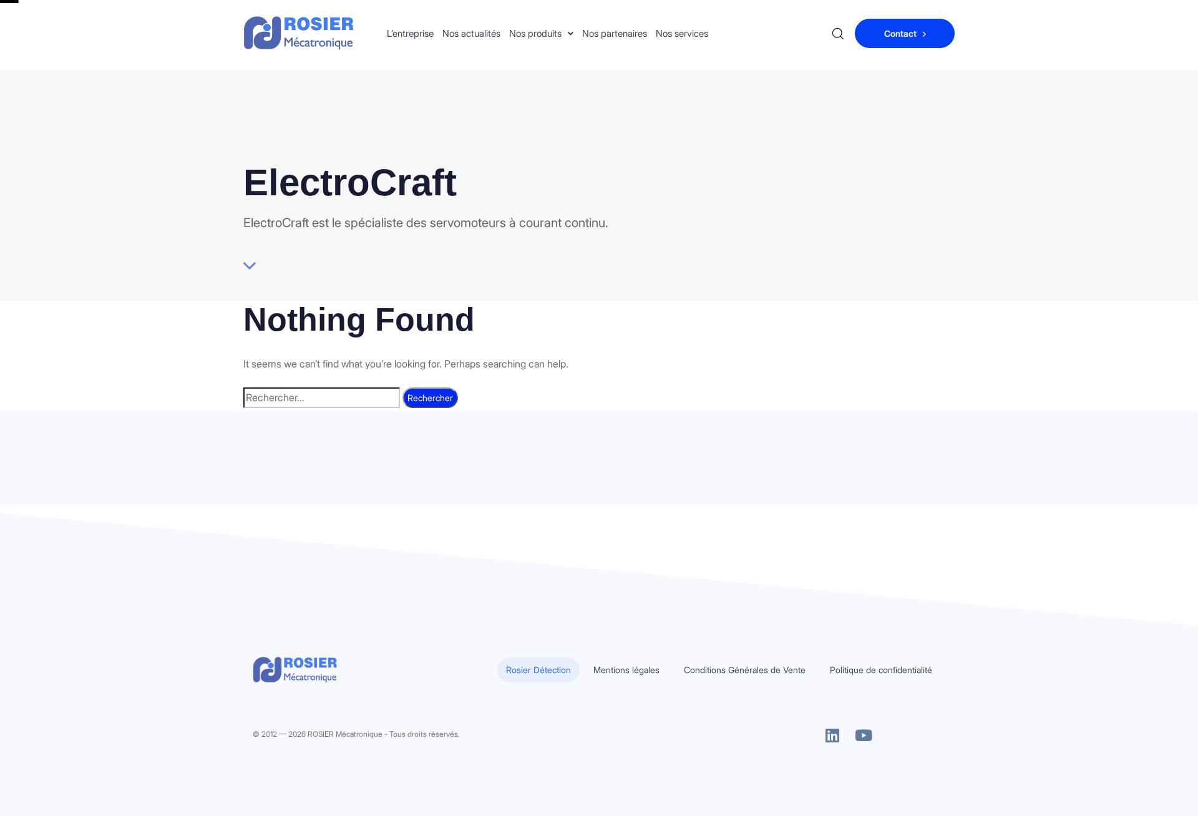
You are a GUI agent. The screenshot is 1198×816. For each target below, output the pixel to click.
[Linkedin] (832, 735)
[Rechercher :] (321, 397)
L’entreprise (410, 33)
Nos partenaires (614, 33)
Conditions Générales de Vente (745, 669)
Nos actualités (471, 33)
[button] (541, 33)
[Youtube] (864, 735)
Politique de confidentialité (881, 669)
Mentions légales (626, 669)
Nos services (682, 33)
